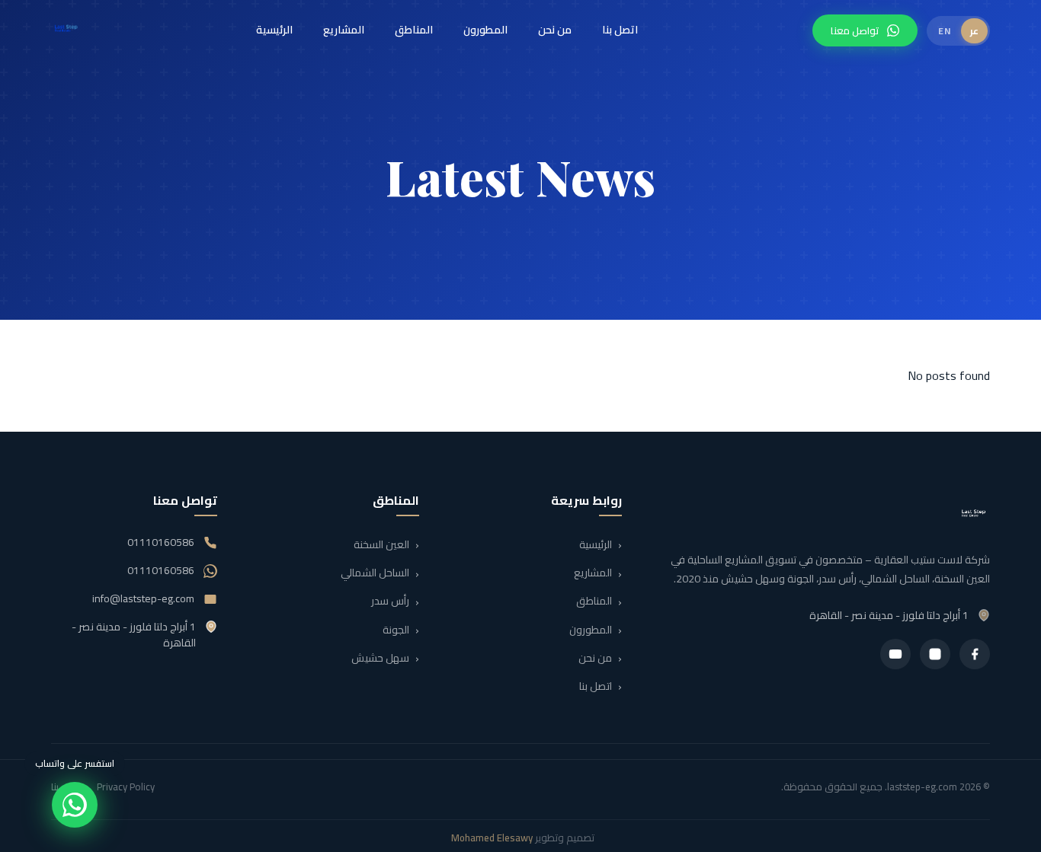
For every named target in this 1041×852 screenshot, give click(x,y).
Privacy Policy (126, 786)
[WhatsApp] (75, 805)
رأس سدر (390, 601)
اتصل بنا (620, 30)
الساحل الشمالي (375, 573)
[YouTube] (895, 654)
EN (944, 31)
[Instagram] (935, 654)
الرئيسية (274, 30)
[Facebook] (974, 654)
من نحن (555, 30)
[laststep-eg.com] (66, 30)
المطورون (485, 30)
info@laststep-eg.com (143, 598)
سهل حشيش (380, 658)
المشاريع (343, 30)
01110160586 (160, 542)
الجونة (396, 630)
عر (974, 31)
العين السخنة (381, 544)
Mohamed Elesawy (492, 837)
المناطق (414, 30)
